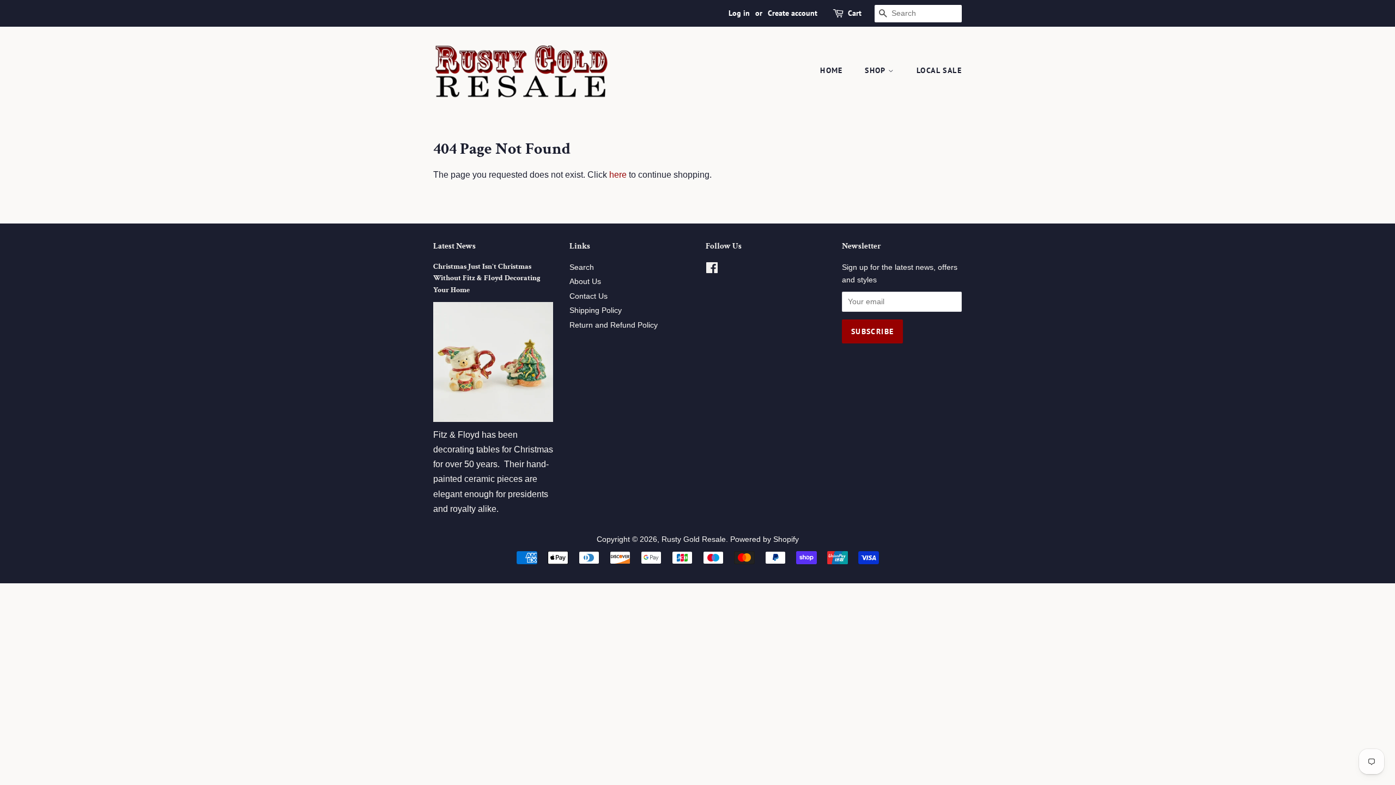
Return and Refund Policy (613, 325)
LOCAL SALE (939, 70)
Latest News (454, 246)
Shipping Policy (595, 310)
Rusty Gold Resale (694, 539)
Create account (792, 13)
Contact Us (588, 296)
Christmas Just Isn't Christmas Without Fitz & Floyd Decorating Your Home (487, 278)
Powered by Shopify (764, 539)
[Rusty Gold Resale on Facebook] (712, 270)
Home (831, 70)
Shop (876, 70)
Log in (739, 13)
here (618, 174)
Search (581, 267)
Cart (855, 13)
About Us (585, 281)
